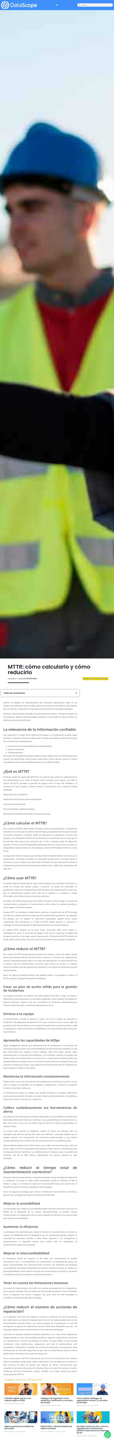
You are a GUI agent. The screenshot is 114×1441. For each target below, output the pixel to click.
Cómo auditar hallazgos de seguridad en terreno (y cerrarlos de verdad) (92, 1400)
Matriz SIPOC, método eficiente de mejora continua (56, 1427)
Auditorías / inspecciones (95, 679)
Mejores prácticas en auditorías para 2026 (19, 1427)
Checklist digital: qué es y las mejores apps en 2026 (17, 1399)
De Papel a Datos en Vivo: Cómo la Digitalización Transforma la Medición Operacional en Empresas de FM (93, 1429)
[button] (57, 5)
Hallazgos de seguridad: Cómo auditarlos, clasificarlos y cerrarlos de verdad (57, 1400)
